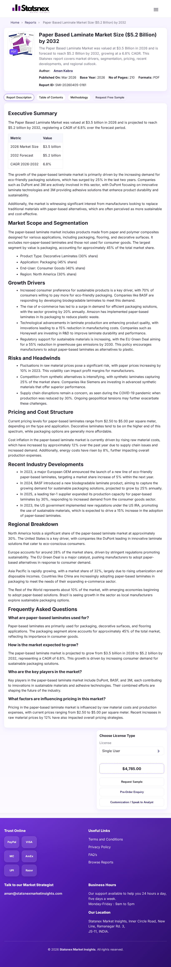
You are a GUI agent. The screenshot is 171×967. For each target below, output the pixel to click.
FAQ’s (92, 855)
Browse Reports (100, 862)
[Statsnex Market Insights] (30, 9)
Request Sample (131, 781)
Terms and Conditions (105, 839)
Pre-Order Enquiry (132, 792)
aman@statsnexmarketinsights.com (33, 893)
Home (15, 22)
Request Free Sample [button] (110, 97)
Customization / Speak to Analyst (131, 802)
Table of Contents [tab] (51, 97)
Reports (30, 22)
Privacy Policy (99, 847)
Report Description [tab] (18, 97)
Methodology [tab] (79, 97)
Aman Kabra (63, 71)
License (105, 743)
